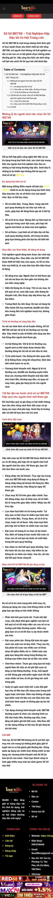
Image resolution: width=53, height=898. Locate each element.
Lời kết (13, 107)
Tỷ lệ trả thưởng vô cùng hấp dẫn (27, 92)
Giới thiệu (10, 835)
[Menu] (4, 8)
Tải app (9, 856)
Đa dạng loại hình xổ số (23, 87)
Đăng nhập (10, 851)
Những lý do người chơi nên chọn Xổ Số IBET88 (26, 82)
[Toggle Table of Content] (45, 70)
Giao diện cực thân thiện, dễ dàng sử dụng (30, 89)
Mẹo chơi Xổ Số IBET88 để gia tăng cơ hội (30, 104)
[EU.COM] (28, 9)
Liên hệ (9, 840)
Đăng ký (9, 845)
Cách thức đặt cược (21, 101)
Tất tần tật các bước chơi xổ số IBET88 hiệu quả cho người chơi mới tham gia (27, 96)
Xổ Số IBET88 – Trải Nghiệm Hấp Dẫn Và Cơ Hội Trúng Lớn (25, 76)
